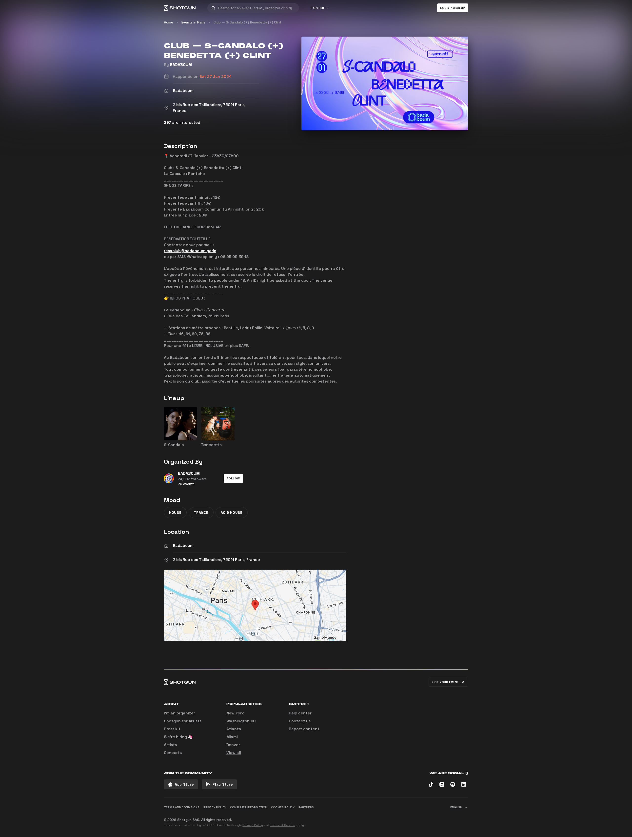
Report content (304, 728)
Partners (306, 807)
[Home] (180, 8)
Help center (300, 713)
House (175, 512)
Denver (233, 744)
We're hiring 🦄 (178, 736)
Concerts (173, 752)
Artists (170, 744)
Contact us (300, 721)
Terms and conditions (181, 807)
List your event (445, 682)
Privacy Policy (252, 825)
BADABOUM (181, 64)
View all (233, 752)
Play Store (223, 784)
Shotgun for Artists (182, 721)
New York (235, 713)
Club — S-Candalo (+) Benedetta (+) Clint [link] (247, 22)
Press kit (172, 728)
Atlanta (233, 728)
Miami (232, 736)
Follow (233, 478)
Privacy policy (214, 807)
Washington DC (241, 721)
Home (168, 22)
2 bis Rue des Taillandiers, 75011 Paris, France (216, 559)
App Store (184, 784)
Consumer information (248, 807)
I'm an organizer (179, 713)
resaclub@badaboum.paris (190, 250)
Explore (318, 8)
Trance (201, 512)
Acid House (231, 512)
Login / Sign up (452, 8)
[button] (233, 478)
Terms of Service (282, 825)
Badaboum (183, 545)
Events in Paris (193, 22)
